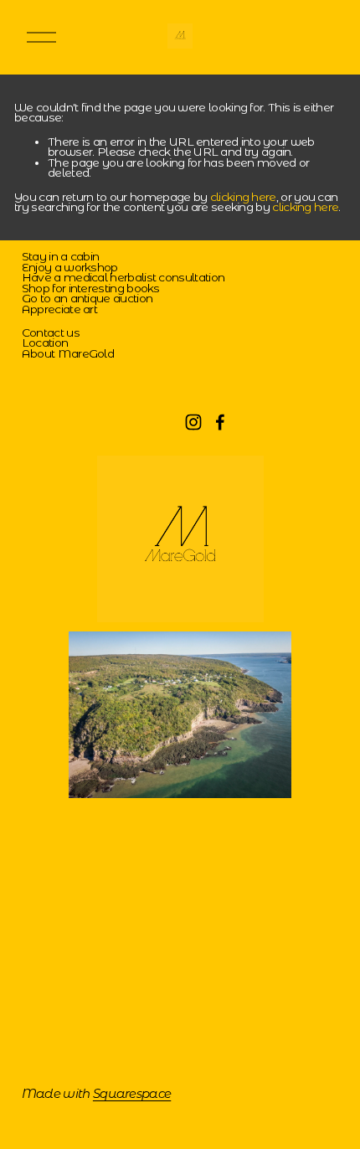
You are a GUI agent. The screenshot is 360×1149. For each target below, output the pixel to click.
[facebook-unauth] (220, 422)
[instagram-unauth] (193, 422)
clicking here (243, 197)
